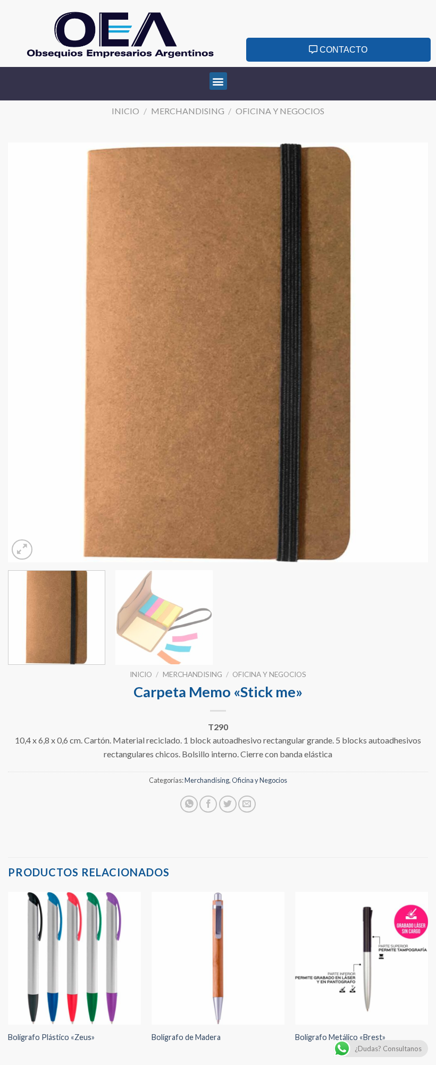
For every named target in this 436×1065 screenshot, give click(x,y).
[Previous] (29, 352)
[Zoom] (22, 549)
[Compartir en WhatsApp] (189, 804)
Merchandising (187, 111)
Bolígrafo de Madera (186, 1037)
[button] (218, 81)
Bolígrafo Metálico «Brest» (340, 1037)
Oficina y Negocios (280, 111)
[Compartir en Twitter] (228, 804)
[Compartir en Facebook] (208, 804)
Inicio (125, 111)
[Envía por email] (247, 804)
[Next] (406, 352)
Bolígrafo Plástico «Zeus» (51, 1037)
